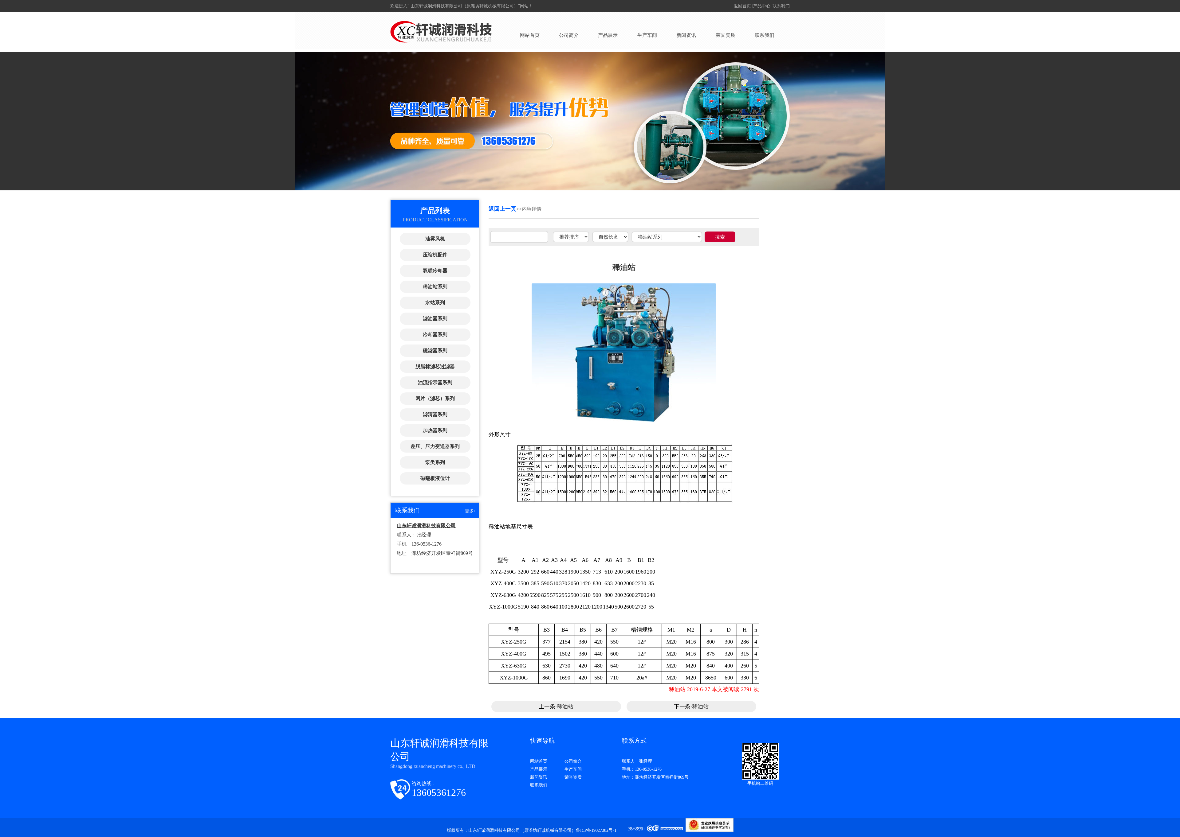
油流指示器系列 (435, 382)
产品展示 (608, 35)
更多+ (470, 511)
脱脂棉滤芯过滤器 (435, 366)
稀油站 (565, 706)
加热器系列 (435, 430)
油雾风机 (435, 238)
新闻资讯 (686, 35)
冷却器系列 (435, 334)
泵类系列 (435, 462)
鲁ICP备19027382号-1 (597, 830)
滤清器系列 (435, 414)
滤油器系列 (435, 318)
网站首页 (530, 35)
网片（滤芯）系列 (435, 398)
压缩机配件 (435, 254)
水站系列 (435, 302)
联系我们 (781, 6)
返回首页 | (743, 6)
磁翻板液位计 (435, 478)
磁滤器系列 (435, 350)
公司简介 (569, 35)
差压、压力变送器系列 (435, 446)
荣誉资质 (725, 35)
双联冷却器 (435, 270)
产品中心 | (763, 6)
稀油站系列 (435, 286)
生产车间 (647, 35)
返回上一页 (502, 209)
